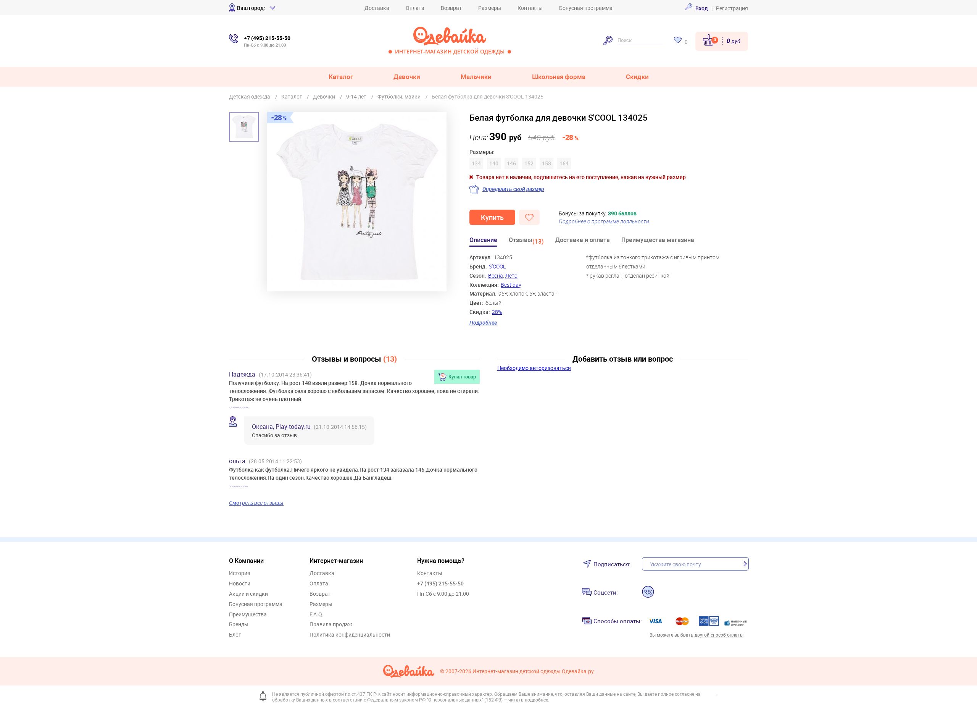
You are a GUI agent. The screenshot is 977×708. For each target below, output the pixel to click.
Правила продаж (331, 624)
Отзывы (526, 241)
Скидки (637, 76)
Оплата (415, 7)
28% (497, 311)
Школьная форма (558, 76)
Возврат (451, 7)
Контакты (530, 7)
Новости (239, 583)
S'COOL (497, 266)
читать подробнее (528, 699)
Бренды (238, 624)
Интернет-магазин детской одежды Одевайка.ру (533, 671)
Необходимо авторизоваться (534, 368)
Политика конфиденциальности (350, 635)
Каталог (341, 76)
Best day (511, 284)
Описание (483, 240)
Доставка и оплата (582, 240)
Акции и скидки (248, 594)
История (239, 573)
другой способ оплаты (719, 635)
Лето (511, 275)
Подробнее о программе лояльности (604, 221)
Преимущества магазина (657, 240)
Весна (495, 275)
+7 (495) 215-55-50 (440, 583)
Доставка (376, 7)
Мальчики (476, 76)
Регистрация (732, 8)
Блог (235, 635)
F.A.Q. (317, 614)
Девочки (406, 76)
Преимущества (248, 614)
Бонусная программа (586, 7)
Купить (492, 217)
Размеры (489, 7)
